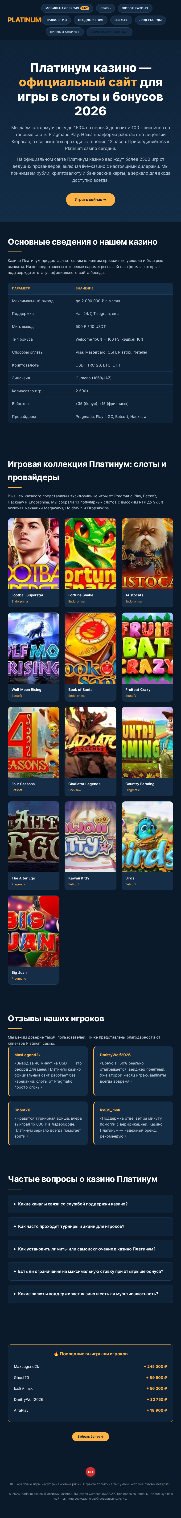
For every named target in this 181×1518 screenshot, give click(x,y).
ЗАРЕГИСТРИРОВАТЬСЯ (109, 31)
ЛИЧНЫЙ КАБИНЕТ (65, 31)
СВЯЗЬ (105, 8)
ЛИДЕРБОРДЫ (150, 20)
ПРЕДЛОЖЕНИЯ (90, 20)
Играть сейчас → (91, 199)
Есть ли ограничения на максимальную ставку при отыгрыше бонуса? (90, 1271)
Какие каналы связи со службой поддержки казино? (73, 1203)
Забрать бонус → (91, 1436)
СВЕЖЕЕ (121, 20)
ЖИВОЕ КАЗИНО (135, 8)
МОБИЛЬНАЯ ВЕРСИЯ (66, 8)
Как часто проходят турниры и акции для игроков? (71, 1226)
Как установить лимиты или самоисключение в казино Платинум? (87, 1248)
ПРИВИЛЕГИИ (56, 20)
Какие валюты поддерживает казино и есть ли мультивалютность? (88, 1293)
